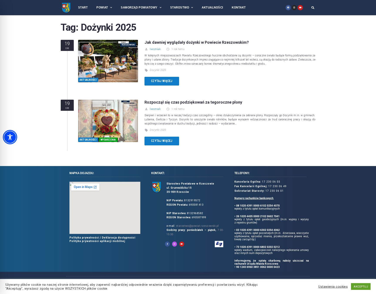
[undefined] (288, 7)
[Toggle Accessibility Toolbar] (10, 137)
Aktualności (212, 7)
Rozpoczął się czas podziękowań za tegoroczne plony (193, 102)
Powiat (102, 7)
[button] (313, 7)
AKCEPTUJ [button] (361, 286)
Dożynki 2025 (158, 70)
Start (83, 7)
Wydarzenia (108, 139)
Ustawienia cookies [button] (333, 287)
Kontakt (239, 7)
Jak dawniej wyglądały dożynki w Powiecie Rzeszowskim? (196, 42)
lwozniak (155, 49)
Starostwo (179, 7)
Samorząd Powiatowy (139, 7)
